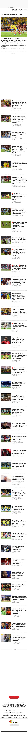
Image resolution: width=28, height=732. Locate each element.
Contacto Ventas (13, 710)
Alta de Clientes (20, 712)
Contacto (7, 710)
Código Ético (24, 717)
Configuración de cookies (6, 717)
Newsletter (21, 710)
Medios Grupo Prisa (14, 725)
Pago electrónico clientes (10, 712)
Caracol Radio (7, 10)
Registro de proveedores (11, 714)
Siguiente (13, 697)
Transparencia (17, 717)
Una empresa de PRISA (14, 721)
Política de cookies (21, 715)
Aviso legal (20, 714)
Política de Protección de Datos (9, 715)
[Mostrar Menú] (1, 10)
